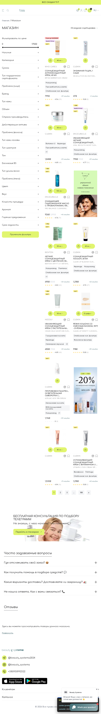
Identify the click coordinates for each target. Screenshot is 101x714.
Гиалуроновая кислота (55, 336)
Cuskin (76, 67)
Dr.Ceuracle (79, 134)
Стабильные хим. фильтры (57, 91)
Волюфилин (79, 472)
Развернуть (7, 633)
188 (81, 493)
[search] (7, 10)
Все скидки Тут (50, 2)
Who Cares (51, 67)
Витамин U (50, 143)
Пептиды (89, 472)
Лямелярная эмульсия (55, 344)
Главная (5, 20)
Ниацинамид (51, 83)
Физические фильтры (83, 340)
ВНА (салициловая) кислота (53, 408)
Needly (48, 320)
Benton (49, 252)
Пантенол (62, 268)
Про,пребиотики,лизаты (56, 87)
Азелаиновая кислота (55, 403)
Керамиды (61, 143)
